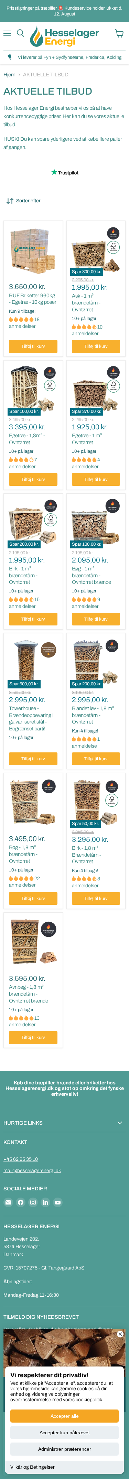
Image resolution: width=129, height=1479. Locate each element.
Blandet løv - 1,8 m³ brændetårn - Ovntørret (93, 715)
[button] (21, 319)
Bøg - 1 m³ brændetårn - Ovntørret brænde (91, 575)
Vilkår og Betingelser (32, 1467)
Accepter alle (65, 1416)
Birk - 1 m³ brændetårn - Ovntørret (23, 575)
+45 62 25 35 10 (20, 1159)
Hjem (9, 74)
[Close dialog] (120, 1334)
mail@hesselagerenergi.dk (32, 1170)
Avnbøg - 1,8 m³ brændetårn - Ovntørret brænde (28, 993)
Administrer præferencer (64, 1449)
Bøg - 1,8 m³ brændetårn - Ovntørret (23, 854)
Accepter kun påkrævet (65, 1432)
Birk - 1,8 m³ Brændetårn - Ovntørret (86, 854)
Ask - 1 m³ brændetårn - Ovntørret (86, 302)
